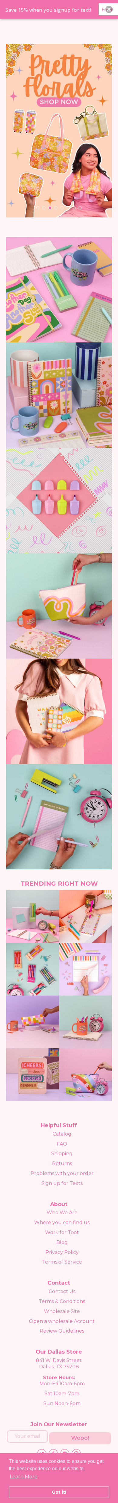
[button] (109, 9)
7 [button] (74, 207)
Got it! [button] (59, 1492)
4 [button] (55, 207)
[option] (59, 130)
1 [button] (37, 207)
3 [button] (49, 207)
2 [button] (43, 207)
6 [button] (68, 207)
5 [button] (62, 207)
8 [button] (80, 207)
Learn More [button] (24, 1477)
